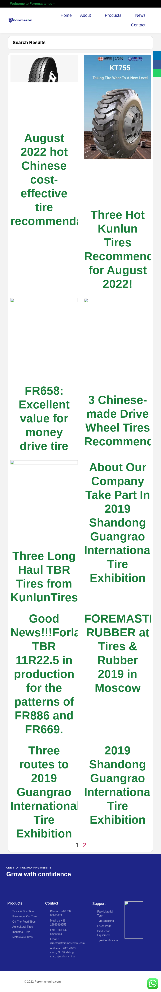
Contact (138, 25)
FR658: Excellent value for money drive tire (44, 418)
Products (113, 15)
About (85, 15)
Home (66, 15)
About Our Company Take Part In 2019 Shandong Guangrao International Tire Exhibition (118, 522)
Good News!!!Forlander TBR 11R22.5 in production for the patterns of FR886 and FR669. (58, 674)
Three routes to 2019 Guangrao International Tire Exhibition (45, 792)
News (140, 15)
